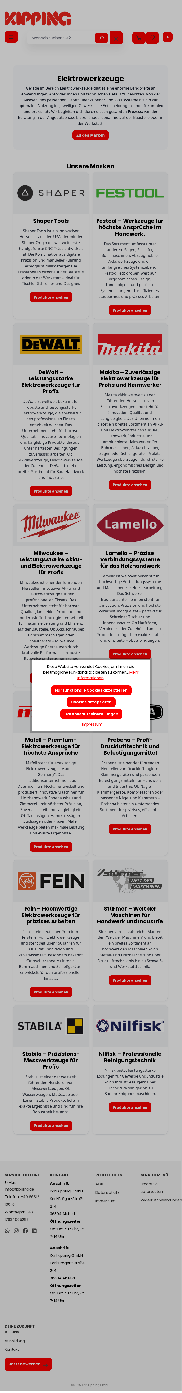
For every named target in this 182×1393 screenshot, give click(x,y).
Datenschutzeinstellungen (91, 714)
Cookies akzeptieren (91, 702)
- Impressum (90, 724)
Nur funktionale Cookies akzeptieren (91, 690)
